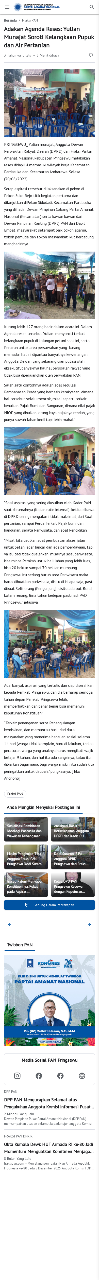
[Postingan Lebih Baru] (9, 924)
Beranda (10, 20)
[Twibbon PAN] (49, 1000)
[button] (17, 1076)
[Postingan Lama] (88, 924)
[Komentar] (91, 55)
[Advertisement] (49, 1223)
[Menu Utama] (7, 7)
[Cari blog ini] (92, 7)
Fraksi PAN (30, 20)
